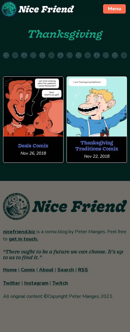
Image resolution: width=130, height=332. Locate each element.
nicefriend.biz (19, 231)
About (46, 269)
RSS (83, 269)
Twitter (11, 283)
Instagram (36, 283)
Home (10, 269)
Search (65, 269)
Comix (28, 269)
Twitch (60, 283)
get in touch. (23, 239)
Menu (114, 8)
